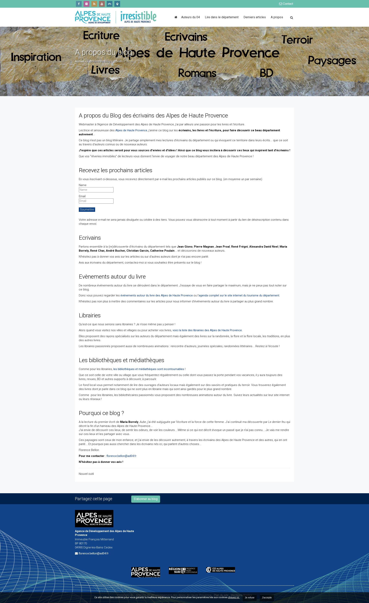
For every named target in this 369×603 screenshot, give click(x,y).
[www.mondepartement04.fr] (147, 572)
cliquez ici (234, 597)
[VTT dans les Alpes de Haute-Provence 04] (109, 4)
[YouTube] (102, 4)
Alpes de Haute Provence (131, 130)
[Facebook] (79, 4)
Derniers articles (255, 17)
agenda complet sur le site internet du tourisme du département (239, 295)
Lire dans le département (222, 17)
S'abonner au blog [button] (146, 499)
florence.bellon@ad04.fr (121, 456)
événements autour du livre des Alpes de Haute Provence (157, 295)
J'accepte (267, 597)
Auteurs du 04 (190, 17)
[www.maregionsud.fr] (184, 570)
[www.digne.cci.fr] (222, 569)
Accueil (79, 61)
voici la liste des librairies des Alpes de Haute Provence (207, 330)
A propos (277, 17)
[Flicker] (86, 4)
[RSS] (94, 4)
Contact (287, 4)
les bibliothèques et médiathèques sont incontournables (148, 369)
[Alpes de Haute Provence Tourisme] (117, 4)
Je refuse (249, 597)
